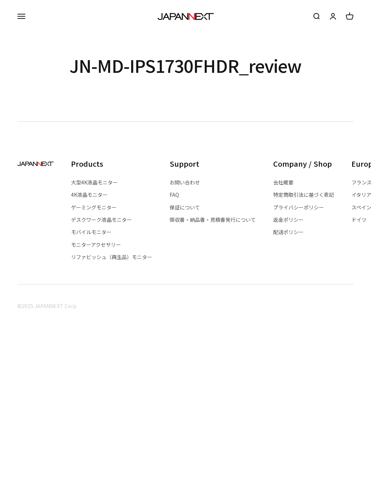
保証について (185, 207)
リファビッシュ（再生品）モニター (111, 257)
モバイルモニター (91, 232)
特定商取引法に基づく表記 (303, 194)
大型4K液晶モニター (94, 182)
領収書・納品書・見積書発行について (213, 219)
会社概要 (283, 182)
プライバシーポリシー (298, 207)
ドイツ (359, 219)
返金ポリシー (288, 219)
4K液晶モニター (89, 194)
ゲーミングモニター (94, 207)
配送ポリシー (288, 232)
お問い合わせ (185, 182)
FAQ (174, 194)
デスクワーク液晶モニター (101, 219)
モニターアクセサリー (96, 244)
